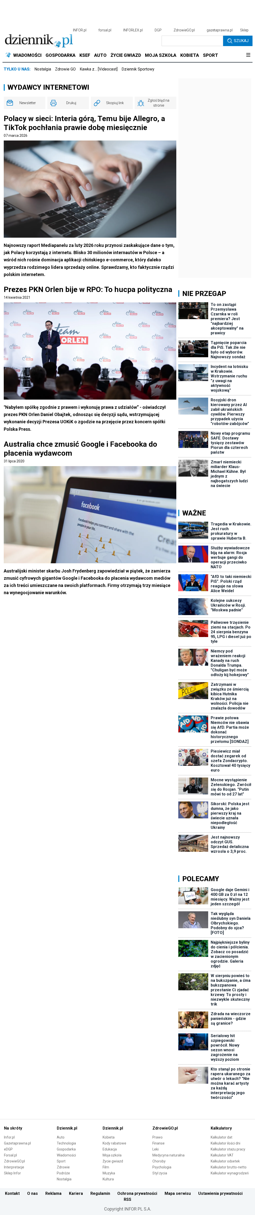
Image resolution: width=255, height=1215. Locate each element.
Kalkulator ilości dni (225, 1143)
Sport (61, 1161)
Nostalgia (42, 69)
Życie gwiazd (113, 1161)
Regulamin (100, 1193)
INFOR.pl (79, 30)
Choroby (159, 1161)
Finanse (158, 1143)
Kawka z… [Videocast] (99, 69)
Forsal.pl (10, 1155)
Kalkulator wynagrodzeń (230, 1173)
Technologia (66, 1143)
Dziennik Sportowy (138, 69)
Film (106, 1167)
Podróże (63, 1173)
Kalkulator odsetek (225, 1161)
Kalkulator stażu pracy (228, 1149)
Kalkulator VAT (222, 1155)
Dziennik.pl (67, 1128)
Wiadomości (66, 1155)
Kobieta (109, 1137)
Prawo (157, 1137)
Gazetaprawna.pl (17, 1143)
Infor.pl (9, 1137)
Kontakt (12, 1193)
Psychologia (161, 1167)
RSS (127, 1199)
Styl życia (159, 1173)
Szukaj (241, 40)
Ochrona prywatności (137, 1193)
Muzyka (109, 1173)
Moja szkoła (112, 1155)
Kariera (76, 1193)
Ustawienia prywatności (220, 1193)
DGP (158, 30)
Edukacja (110, 1149)
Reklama (53, 1193)
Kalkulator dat (221, 1137)
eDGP (8, 1149)
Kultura (108, 1179)
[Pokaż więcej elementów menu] (248, 55)
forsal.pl (104, 30)
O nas (32, 1193)
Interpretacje (14, 1167)
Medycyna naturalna (168, 1155)
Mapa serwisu (178, 1193)
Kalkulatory (221, 1128)
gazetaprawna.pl (220, 30)
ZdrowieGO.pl (184, 30)
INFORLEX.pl (133, 30)
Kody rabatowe (114, 1143)
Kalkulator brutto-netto (229, 1167)
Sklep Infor (12, 1173)
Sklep (244, 30)
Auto (60, 1137)
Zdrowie (63, 1167)
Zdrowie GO (65, 69)
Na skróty (13, 1128)
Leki (155, 1149)
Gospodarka (66, 1149)
